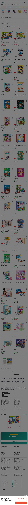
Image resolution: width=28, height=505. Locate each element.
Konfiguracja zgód (21, 500)
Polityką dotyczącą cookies (8, 500)
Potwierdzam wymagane (21, 498)
